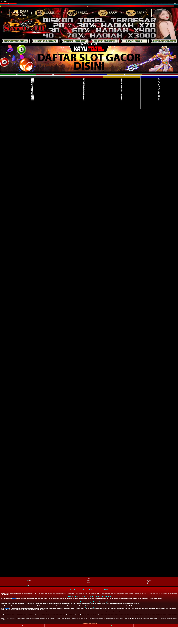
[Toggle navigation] (1, 1)
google (160, 618)
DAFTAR (44, 6)
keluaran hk (14, 598)
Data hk (25, 603)
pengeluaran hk (7, 608)
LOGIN (131, 6)
